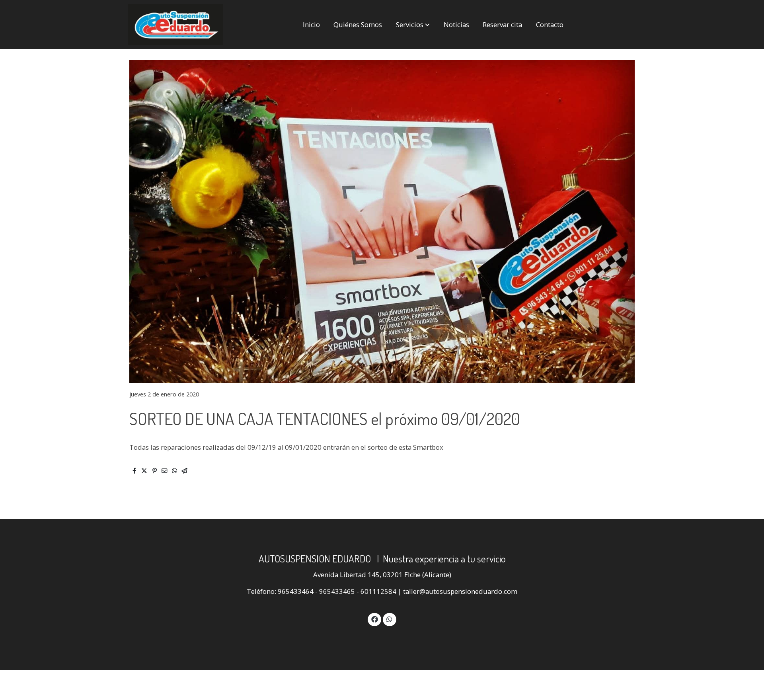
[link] (175, 24)
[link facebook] (374, 618)
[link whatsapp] (389, 618)
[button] (413, 24)
